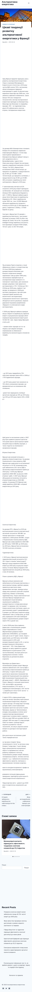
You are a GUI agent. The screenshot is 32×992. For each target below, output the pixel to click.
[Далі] (27, 837)
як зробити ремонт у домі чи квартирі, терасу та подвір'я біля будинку (16, 965)
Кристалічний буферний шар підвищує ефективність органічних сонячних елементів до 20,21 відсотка (16, 941)
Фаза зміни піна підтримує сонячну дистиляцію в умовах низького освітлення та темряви (15, 923)
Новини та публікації (8, 24)
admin (5, 42)
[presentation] (16, 829)
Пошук (4, 865)
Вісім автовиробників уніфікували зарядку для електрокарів (25, 800)
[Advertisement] (16, 61)
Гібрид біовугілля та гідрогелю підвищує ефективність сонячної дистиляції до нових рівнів (14, 932)
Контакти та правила (16, 975)
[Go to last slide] (4, 837)
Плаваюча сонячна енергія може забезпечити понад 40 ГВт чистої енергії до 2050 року (15, 914)
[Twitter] (6, 988)
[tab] (14, 856)
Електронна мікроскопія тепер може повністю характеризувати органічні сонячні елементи (16, 950)
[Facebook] (3, 988)
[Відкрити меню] (28, 3)
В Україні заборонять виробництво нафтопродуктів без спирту (8, 800)
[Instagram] (9, 988)
